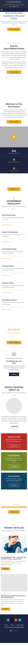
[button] (26, 11)
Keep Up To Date (14, 437)
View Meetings (14, 466)
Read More (5, 568)
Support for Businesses (10, 232)
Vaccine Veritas (20, 627)
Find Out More (14, 515)
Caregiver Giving (7, 283)
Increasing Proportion (9, 300)
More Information (6, 224)
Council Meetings (14, 455)
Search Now (14, 485)
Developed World (8, 266)
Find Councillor (14, 476)
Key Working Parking (9, 249)
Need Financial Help (8, 215)
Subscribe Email (14, 445)
